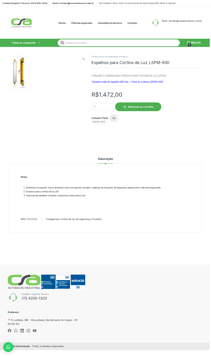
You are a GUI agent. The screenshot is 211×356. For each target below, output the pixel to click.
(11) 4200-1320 (34, 298)
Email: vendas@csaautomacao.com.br (73, 3)
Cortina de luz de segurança (104, 56)
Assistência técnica (110, 23)
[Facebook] (9, 330)
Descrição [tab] (105, 159)
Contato (132, 23)
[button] (83, 59)
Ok (113, 118)
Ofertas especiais (81, 23)
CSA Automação (20, 346)
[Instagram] (28, 330)
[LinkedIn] (22, 330)
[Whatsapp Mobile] (16, 330)
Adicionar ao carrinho (140, 106)
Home (62, 23)
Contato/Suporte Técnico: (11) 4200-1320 (24, 3)
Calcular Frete (99, 118)
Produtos (123, 56)
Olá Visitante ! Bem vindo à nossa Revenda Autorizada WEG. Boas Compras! (137, 3)
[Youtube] (34, 330)
